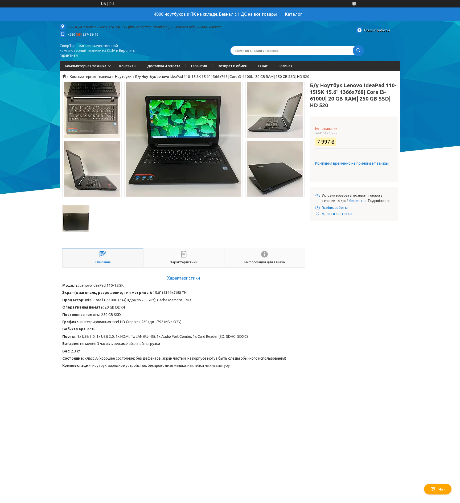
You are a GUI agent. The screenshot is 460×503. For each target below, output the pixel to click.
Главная (285, 66)
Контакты (127, 66)
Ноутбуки (123, 76)
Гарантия (199, 66)
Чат (441, 489)
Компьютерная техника (85, 66)
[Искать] (358, 50)
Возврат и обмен (232, 66)
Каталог (293, 14)
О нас (263, 66)
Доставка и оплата (163, 66)
